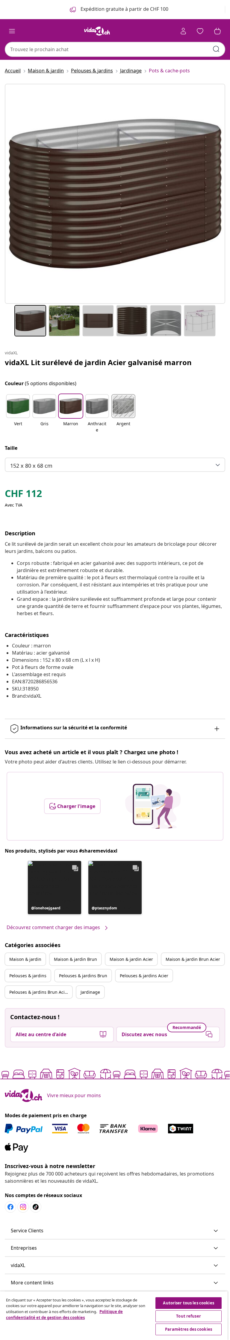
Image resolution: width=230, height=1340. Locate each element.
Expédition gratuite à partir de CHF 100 (123, 9)
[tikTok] (36, 1207)
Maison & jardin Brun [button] (75, 959)
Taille (11, 448)
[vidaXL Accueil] (97, 31)
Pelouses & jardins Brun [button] (83, 975)
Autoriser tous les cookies (188, 1303)
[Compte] (183, 31)
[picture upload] (153, 806)
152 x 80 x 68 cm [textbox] (31, 465)
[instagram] (23, 1207)
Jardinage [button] (90, 992)
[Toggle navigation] (12, 31)
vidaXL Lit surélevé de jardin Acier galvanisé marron (98, 362)
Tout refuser (188, 1316)
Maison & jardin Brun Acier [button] (193, 959)
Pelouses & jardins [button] (27, 975)
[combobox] (115, 49)
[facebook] (10, 1207)
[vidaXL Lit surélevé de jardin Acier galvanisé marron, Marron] (115, 193)
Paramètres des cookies (188, 1329)
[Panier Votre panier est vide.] (217, 31)
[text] (23, 495)
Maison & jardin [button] (25, 959)
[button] (18, 414)
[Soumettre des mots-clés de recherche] (216, 49)
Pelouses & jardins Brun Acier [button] (39, 992)
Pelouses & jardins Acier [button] (144, 975)
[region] (114, 1315)
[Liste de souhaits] (200, 31)
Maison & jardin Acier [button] (131, 959)
